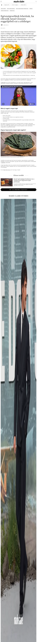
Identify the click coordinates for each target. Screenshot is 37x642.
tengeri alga (12, 10)
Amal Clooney (3, 8)
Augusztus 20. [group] (6, 4)
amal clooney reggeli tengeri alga (22, 8)
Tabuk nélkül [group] (23, 4)
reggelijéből (7, 79)
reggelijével (8, 124)
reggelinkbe (3, 162)
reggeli (31, 8)
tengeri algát (29, 79)
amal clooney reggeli (11, 8)
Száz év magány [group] (15, 4)
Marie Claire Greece (6, 169)
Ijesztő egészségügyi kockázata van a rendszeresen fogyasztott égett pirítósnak (24, 180)
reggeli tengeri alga (4, 10)
